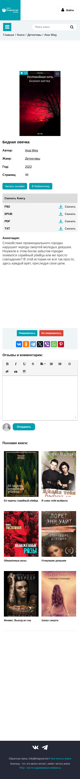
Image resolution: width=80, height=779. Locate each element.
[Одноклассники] (26, 344)
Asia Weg (50, 34)
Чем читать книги (60, 758)
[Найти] (72, 26)
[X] (40, 344)
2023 (28, 166)
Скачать (70, 206)
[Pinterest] (61, 344)
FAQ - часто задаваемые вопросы (40, 767)
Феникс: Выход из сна (17, 620)
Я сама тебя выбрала (54, 500)
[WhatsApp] (54, 344)
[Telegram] (33, 344)
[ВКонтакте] (19, 344)
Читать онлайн (15, 186)
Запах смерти (49, 620)
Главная (8, 34)
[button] (7, 364)
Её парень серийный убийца (21, 500)
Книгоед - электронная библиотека (10, 10)
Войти (70, 10)
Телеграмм (45, 747)
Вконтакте (35, 747)
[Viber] (47, 344)
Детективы (34, 34)
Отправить (24, 426)
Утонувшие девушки (53, 560)
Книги (21, 34)
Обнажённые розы (15, 560)
